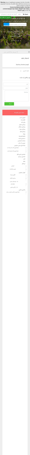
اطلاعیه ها (23, 120)
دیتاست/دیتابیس (21, 141)
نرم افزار (23, 164)
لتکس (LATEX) (13, 169)
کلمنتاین (12, 165)
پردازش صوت (22, 129)
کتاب (24, 159)
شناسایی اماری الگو (21, 154)
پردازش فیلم (22, 131)
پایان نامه (23, 122)
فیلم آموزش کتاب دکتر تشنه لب (12, 147)
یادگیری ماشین (14, 187)
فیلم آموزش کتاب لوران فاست (12, 150)
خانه (19, 14)
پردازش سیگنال (22, 127)
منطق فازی (13, 183)
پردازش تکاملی (13, 178)
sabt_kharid (25, 58)
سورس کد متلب (21, 143)
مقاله (24, 161)
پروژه (24, 134)
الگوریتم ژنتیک (12, 174)
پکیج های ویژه (22, 136)
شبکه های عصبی (14, 181)
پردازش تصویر (22, 125)
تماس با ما (20, 18)
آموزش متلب (22, 118)
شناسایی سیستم (21, 157)
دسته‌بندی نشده (22, 138)
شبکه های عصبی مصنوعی (19, 145)
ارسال (10, 103)
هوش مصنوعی (22, 173)
